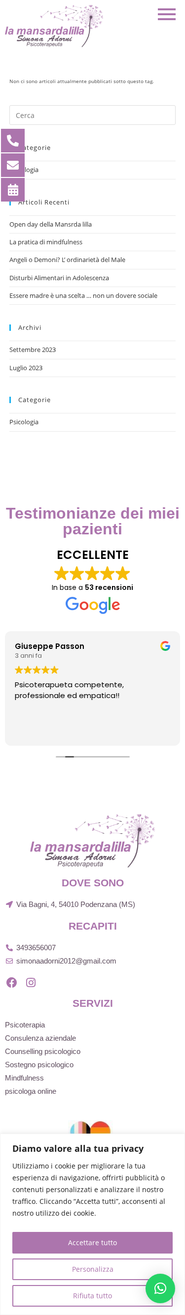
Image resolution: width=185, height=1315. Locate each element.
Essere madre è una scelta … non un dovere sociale (83, 295)
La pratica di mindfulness (45, 241)
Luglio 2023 (25, 367)
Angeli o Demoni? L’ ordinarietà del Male (67, 259)
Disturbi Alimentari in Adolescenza (59, 277)
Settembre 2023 (32, 349)
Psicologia (23, 421)
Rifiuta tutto (92, 1295)
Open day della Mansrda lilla (50, 224)
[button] (160, 1288)
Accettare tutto (92, 1242)
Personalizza (92, 1269)
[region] (92, 1224)
